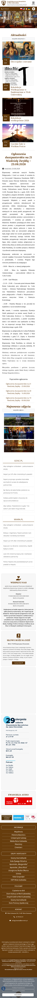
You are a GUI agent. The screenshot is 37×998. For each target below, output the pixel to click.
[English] (24, 9)
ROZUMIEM (18, 995)
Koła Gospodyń (18, 877)
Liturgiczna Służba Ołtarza (18, 870)
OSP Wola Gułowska (18, 880)
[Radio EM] (30, 817)
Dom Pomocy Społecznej (18, 903)
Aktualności (18, 36)
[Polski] (21, 9)
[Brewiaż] (6, 817)
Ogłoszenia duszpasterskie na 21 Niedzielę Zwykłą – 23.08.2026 (18, 159)
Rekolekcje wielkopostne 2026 (20, 119)
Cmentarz (18, 847)
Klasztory (18, 844)
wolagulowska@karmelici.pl (20, 920)
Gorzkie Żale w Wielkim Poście (18, 145)
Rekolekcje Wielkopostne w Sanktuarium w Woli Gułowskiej (20, 91)
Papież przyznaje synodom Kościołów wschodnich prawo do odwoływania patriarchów (16, 482)
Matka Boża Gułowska (18, 841)
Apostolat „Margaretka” (18, 864)
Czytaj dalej (17, 663)
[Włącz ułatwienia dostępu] (34, 8)
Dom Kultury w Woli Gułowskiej (18, 894)
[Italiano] (26, 9)
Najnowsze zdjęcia (18, 408)
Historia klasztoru (18, 835)
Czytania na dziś (18, 890)
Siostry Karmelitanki (18, 858)
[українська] (29, 9)
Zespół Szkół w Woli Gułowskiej (18, 897)
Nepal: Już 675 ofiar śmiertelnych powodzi (17, 474)
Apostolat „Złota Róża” (18, 867)
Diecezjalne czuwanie (21, 61)
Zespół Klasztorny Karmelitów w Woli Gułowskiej (17, 3)
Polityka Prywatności (18, 988)
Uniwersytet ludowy (18, 838)
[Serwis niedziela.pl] (18, 817)
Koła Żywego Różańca (18, 861)
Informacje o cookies (18, 991)
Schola (18, 874)
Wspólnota (18, 832)
